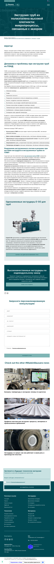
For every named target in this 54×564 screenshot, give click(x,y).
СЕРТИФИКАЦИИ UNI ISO (37, 544)
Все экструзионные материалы (34, 522)
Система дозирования (9, 522)
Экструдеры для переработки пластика (36, 505)
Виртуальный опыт (8, 507)
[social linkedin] (7, 539)
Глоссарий (6, 498)
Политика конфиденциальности (19, 348)
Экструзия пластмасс (8, 513)
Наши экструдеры (27, 284)
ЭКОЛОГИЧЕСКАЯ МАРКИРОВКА (38, 549)
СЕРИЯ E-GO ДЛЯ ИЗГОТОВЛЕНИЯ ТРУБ (27, 254)
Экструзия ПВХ (31, 515)
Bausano (6, 37)
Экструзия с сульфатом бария (34, 517)
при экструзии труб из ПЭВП (32, 156)
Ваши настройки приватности (32, 562)
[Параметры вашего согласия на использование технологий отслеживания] (2, 561)
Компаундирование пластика (10, 515)
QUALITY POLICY (36, 546)
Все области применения (9, 526)
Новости (6, 500)
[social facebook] (5, 539)
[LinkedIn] (8, 293)
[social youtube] (10, 539)
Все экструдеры (31, 507)
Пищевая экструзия (8, 520)
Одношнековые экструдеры (34, 498)
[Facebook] (5, 293)
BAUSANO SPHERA (9, 1)
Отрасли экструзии (8, 502)
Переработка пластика (9, 517)
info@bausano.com (32, 537)
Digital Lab (6, 505)
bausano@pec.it (40, 537)
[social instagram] (12, 539)
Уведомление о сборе (16, 562)
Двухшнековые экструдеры (34, 500)
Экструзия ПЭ (31, 513)
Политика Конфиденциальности (18, 482)
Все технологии (7, 524)
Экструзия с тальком (32, 520)
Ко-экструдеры (31, 502)
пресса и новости (11, 37)
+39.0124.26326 (34, 540)
